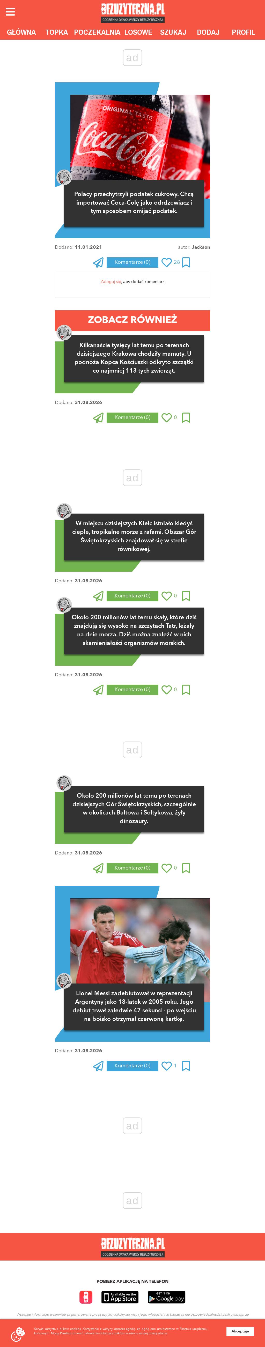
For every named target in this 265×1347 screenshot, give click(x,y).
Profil (243, 32)
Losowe (138, 32)
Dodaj (208, 32)
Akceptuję (240, 1331)
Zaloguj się (111, 282)
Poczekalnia (97, 32)
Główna (21, 32)
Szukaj (173, 32)
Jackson (201, 247)
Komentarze (132, 262)
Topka (56, 32)
